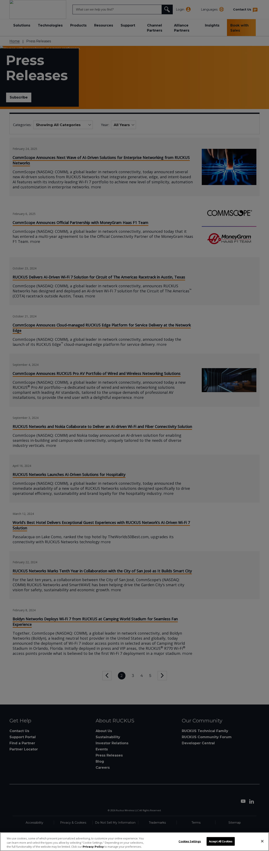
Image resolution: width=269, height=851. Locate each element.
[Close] (262, 841)
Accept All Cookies (220, 841)
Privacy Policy (93, 846)
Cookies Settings (190, 841)
